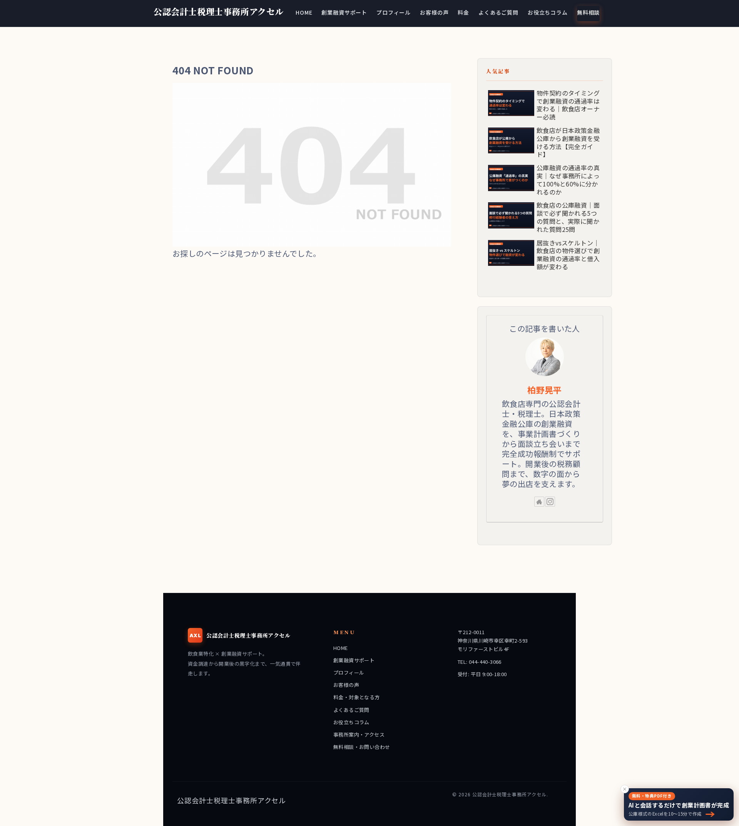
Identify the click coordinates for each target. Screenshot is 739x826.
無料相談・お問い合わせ (361, 746)
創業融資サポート (354, 660)
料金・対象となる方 (356, 697)
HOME (340, 647)
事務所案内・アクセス (359, 734)
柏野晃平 (544, 389)
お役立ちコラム (351, 722)
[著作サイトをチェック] (539, 502)
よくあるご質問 (351, 710)
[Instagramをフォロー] (550, 502)
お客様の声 (346, 684)
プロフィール (348, 672)
